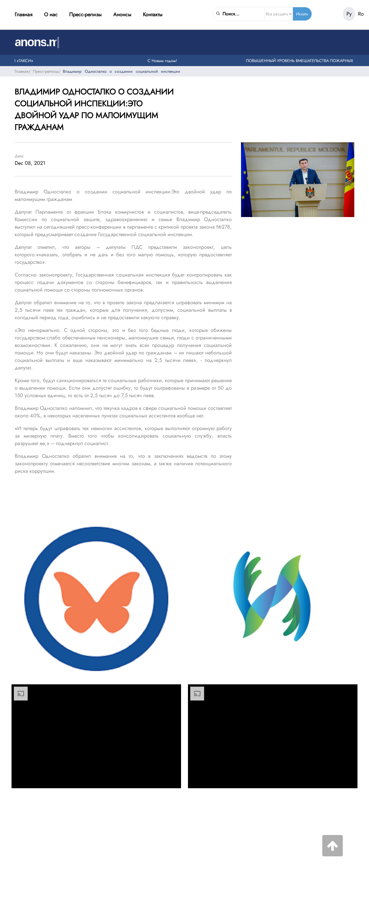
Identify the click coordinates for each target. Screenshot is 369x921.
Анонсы (122, 14)
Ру (349, 14)
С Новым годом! (152, 60)
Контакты (153, 14)
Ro (361, 14)
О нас (51, 14)
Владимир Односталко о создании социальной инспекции (121, 71)
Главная (24, 14)
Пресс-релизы (85, 14)
